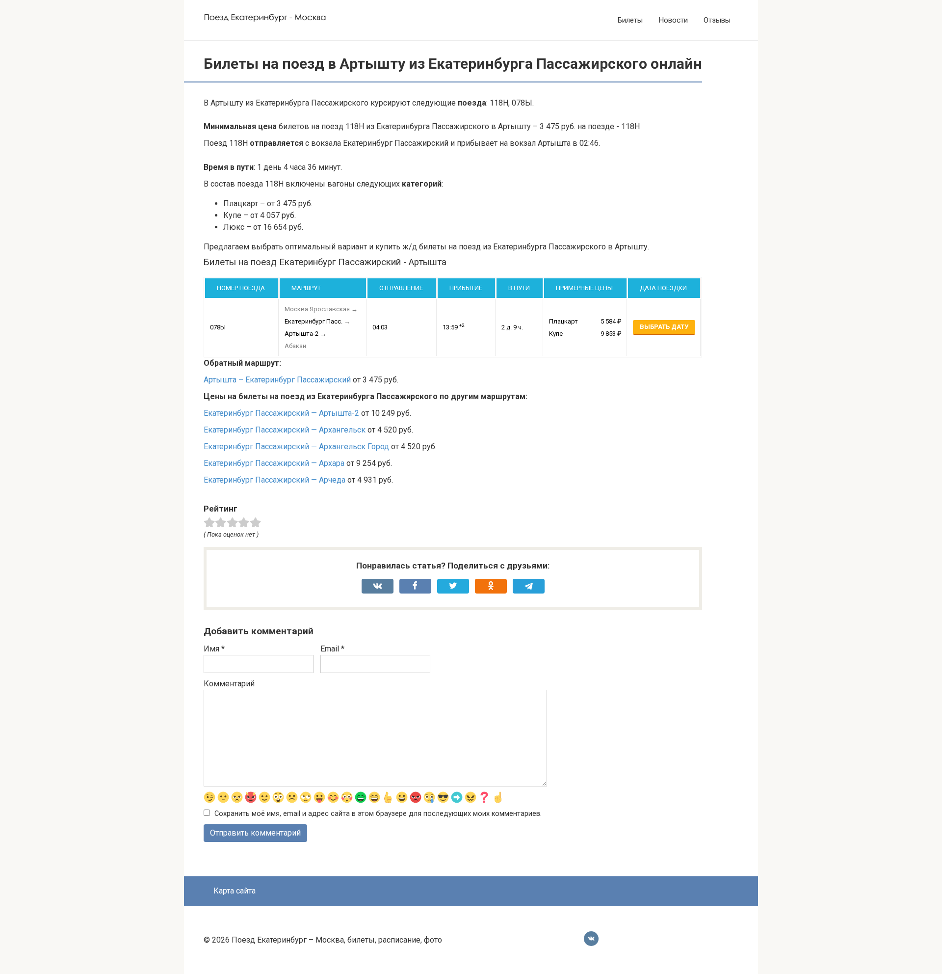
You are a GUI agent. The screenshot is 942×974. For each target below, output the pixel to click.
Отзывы (717, 20)
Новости (673, 20)
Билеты (630, 20)
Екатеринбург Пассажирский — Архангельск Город (296, 446)
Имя (214, 648)
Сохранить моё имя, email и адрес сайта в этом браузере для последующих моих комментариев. (378, 814)
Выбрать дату (664, 326)
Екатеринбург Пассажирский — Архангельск (285, 429)
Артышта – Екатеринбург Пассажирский (277, 379)
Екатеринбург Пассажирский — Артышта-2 (281, 413)
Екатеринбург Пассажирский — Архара (274, 463)
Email (332, 648)
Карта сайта (234, 890)
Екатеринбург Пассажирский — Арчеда (274, 480)
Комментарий (229, 683)
